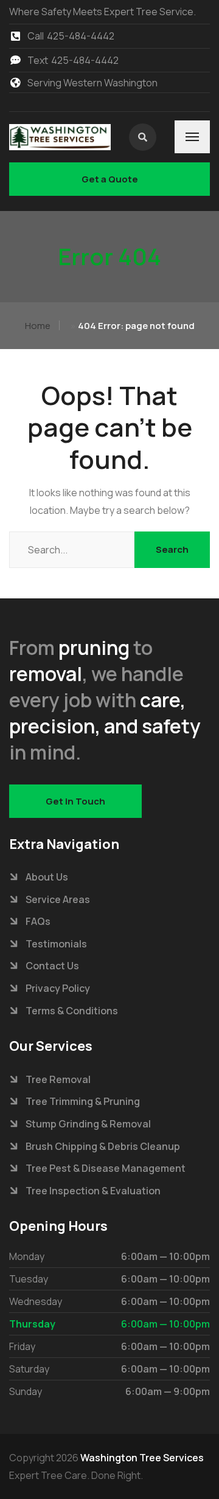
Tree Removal (58, 1079)
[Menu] (192, 136)
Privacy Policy (58, 988)
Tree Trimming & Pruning (83, 1101)
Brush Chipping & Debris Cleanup (103, 1146)
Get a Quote (110, 179)
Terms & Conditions (72, 1010)
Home (37, 325)
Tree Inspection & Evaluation (93, 1190)
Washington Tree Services (142, 1457)
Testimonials (56, 943)
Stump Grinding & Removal (88, 1123)
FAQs (38, 921)
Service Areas (58, 899)
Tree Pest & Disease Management (106, 1168)
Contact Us (52, 965)
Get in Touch (75, 801)
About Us (47, 877)
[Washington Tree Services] (60, 137)
